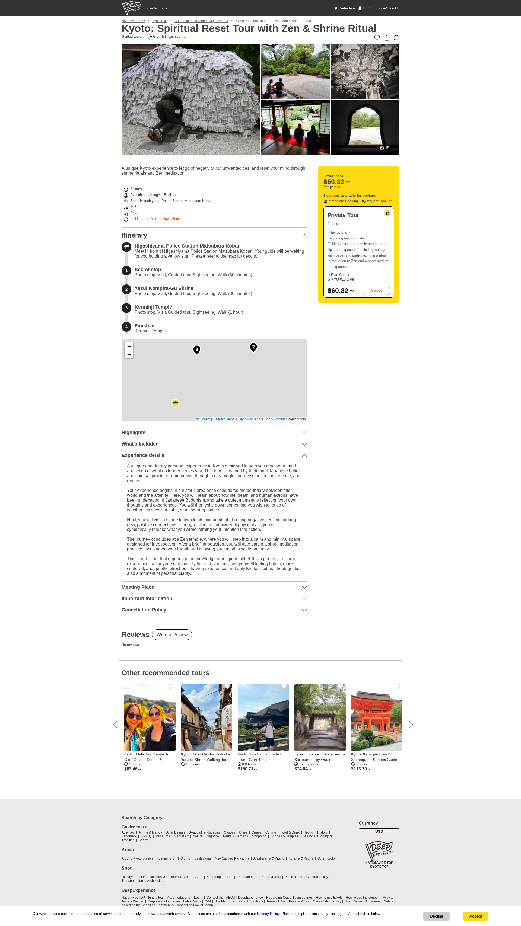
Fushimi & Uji (166, 858)
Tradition (128, 840)
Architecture (156, 881)
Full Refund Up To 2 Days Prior (154, 219)
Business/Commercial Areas (170, 877)
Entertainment (247, 877)
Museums (162, 836)
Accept (475, 916)
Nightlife (213, 836)
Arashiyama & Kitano (268, 858)
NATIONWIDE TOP (379, 863)
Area (198, 877)
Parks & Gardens (235, 836)
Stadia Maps (225, 418)
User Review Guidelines (362, 901)
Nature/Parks (271, 877)
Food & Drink (290, 832)
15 (387, 148)
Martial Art (181, 836)
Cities (243, 832)
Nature (198, 836)
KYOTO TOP (379, 867)
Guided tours (157, 8)
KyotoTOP (159, 21)
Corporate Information (164, 901)
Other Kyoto (326, 858)
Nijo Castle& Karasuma (232, 858)
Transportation (132, 881)
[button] (253, 347)
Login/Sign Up (388, 8)
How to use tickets (329, 897)
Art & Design (175, 832)
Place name (294, 877)
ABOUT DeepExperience (244, 897)
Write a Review (172, 634)
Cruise (256, 832)
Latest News (192, 901)
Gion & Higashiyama (195, 858)
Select (376, 290)
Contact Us (215, 897)
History (322, 832)
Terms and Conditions (247, 901)
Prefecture (347, 8)
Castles (229, 832)
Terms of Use (276, 901)
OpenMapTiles (249, 418)
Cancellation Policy (327, 901)
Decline (436, 916)
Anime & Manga (150, 832)
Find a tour (156, 897)
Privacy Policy (299, 901)
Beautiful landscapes (204, 832)
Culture (270, 832)
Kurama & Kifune (300, 858)
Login (198, 897)
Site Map (221, 901)
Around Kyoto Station (137, 858)
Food (229, 877)
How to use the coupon (363, 897)
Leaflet (204, 418)
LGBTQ (146, 836)
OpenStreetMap (276, 418)
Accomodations (178, 897)
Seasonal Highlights (317, 836)
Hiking (308, 832)
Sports (143, 840)
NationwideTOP (133, 21)
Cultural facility (317, 877)
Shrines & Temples (284, 836)
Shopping (259, 836)
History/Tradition (134, 877)
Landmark (129, 836)
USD (366, 8)
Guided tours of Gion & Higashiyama (201, 21)
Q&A (208, 901)
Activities (128, 832)
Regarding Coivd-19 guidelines (289, 897)
